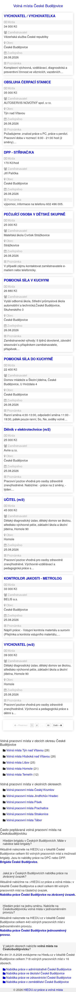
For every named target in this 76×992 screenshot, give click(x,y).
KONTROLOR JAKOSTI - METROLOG (33, 578)
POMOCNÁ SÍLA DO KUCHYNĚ (28, 358)
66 (48, 725)
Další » (56, 725)
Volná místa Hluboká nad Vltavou (28, 756)
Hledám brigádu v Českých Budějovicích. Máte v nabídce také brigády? (34, 842)
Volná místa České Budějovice (38, 5)
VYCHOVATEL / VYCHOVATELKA (29, 15)
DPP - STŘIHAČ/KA (19, 152)
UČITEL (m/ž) (14, 499)
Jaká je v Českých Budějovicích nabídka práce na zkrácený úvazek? (35, 875)
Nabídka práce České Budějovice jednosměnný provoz (33, 932)
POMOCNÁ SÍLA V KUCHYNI (26, 280)
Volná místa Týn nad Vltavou (25, 750)
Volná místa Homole (19, 768)
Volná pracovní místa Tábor (24, 820)
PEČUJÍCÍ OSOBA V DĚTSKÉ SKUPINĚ (34, 214)
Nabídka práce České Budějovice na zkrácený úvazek (37, 894)
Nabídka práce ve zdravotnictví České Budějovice (38, 977)
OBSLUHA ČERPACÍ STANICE (27, 81)
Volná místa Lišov (17, 762)
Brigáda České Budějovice (18, 862)
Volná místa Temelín (19, 774)
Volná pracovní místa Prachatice (27, 808)
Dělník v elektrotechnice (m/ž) (27, 429)
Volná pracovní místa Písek (24, 802)
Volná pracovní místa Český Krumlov (30, 790)
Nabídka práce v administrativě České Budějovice (38, 969)
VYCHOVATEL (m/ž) (19, 644)
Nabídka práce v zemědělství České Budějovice (37, 982)
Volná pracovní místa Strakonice (27, 814)
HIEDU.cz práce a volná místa (43, 990)
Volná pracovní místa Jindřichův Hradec (32, 796)
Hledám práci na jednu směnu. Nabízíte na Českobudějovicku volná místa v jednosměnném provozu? (34, 909)
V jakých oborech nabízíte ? (30, 947)
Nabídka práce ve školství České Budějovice (35, 973)
